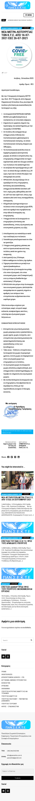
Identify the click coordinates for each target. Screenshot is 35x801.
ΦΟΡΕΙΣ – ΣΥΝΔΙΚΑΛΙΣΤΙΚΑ (10, 706)
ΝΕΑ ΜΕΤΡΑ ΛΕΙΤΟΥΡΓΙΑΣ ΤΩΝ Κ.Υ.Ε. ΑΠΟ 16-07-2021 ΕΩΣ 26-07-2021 (17, 431)
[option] (21, 20)
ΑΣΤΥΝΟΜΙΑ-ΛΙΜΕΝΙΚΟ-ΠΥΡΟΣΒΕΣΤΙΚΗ (13, 680)
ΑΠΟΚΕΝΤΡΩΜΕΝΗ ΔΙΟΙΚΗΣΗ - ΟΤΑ (11, 28)
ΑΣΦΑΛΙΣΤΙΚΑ (5, 584)
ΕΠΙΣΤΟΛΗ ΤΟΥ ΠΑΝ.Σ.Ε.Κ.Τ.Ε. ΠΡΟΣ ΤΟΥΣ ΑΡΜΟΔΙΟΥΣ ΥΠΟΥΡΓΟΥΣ (16, 542)
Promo (3, 672)
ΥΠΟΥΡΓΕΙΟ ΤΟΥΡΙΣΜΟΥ (9, 704)
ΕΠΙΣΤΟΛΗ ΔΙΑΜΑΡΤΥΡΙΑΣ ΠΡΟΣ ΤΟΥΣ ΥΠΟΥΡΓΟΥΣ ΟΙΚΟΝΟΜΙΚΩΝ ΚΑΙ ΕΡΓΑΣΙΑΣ (16, 589)
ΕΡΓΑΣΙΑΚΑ (4, 686)
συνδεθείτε (27, 627)
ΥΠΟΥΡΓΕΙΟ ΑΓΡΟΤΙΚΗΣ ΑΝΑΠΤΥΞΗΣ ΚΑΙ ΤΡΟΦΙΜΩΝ (14, 692)
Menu (29, 15)
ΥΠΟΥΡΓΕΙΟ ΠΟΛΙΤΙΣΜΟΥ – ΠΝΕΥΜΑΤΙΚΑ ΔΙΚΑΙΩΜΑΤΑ (14, 700)
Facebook (3, 656)
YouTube (8, 656)
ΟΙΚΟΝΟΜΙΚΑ (5, 689)
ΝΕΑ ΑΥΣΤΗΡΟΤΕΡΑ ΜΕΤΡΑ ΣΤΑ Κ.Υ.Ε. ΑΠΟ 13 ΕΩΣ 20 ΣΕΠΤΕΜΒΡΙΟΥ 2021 (17, 498)
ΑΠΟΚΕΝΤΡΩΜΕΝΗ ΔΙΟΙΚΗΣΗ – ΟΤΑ (12, 677)
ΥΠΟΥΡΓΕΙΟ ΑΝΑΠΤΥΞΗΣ (9, 696)
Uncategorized (6, 674)
